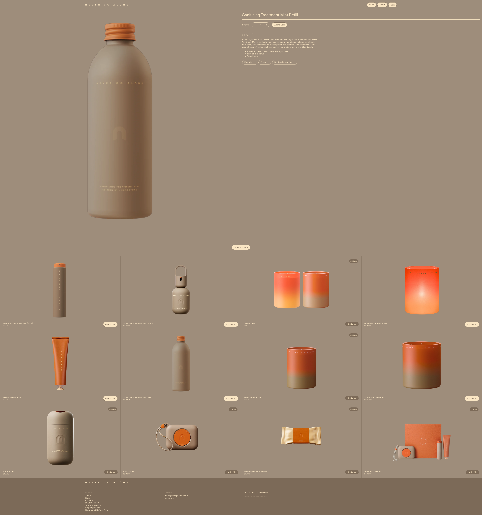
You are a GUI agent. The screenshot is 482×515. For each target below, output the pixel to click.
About (88, 495)
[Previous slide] (6, 290)
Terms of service (93, 505)
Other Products (241, 247)
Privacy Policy (92, 502)
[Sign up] (395, 497)
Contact (89, 500)
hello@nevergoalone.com (176, 495)
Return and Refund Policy (97, 510)
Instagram (169, 498)
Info (246, 35)
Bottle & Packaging (283, 62)
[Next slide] (114, 290)
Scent (263, 62)
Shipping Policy (92, 507)
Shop (87, 498)
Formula (248, 62)
